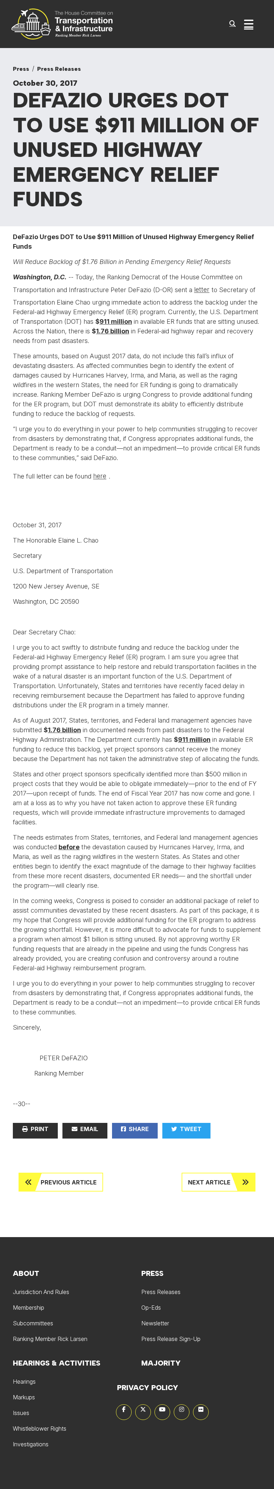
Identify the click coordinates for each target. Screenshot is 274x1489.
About (26, 1273)
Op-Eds (151, 1307)
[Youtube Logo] (162, 1412)
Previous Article (69, 1182)
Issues (21, 1412)
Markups (24, 1397)
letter (201, 289)
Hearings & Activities (56, 1363)
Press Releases (59, 68)
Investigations (31, 1444)
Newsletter (155, 1323)
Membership (28, 1307)
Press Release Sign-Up (171, 1338)
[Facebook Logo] (124, 1412)
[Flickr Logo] (201, 1412)
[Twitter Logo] (143, 1412)
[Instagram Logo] (181, 1412)
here (99, 476)
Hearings (24, 1381)
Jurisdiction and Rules (41, 1291)
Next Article (209, 1182)
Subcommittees (33, 1323)
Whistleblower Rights (39, 1428)
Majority (161, 1363)
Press (21, 68)
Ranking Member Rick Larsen (50, 1338)
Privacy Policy (147, 1387)
